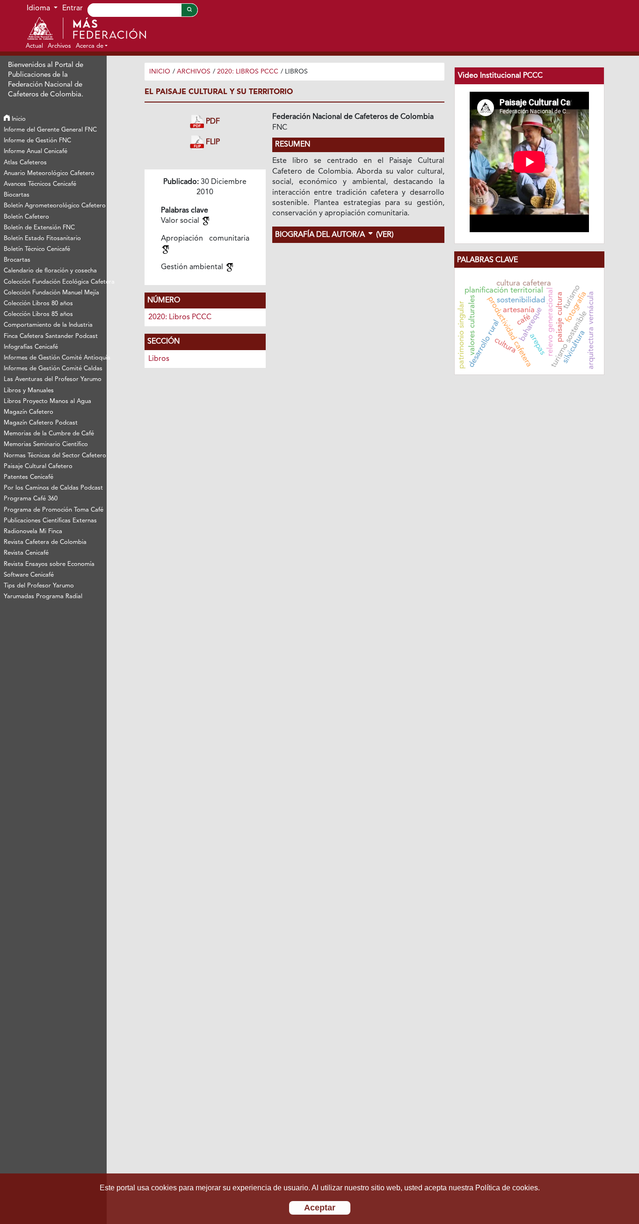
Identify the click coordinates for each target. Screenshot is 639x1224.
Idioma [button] (39, 8)
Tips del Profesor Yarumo (39, 586)
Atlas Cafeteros (25, 163)
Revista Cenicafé (26, 553)
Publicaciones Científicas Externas (50, 521)
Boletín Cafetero (26, 217)
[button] (92, 46)
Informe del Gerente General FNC (50, 130)
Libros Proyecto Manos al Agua (47, 401)
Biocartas (16, 195)
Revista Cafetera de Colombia (45, 542)
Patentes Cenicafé (28, 477)
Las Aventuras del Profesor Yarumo (53, 379)
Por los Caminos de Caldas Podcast (53, 488)
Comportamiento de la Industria (48, 325)
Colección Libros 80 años (38, 304)
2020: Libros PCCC (247, 71)
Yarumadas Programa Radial (43, 597)
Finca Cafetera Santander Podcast (51, 336)
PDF (212, 122)
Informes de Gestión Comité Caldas (53, 369)
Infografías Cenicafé (31, 347)
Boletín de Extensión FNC (39, 228)
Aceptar (319, 1207)
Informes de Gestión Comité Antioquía (55, 358)
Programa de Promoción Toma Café (53, 510)
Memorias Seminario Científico (46, 444)
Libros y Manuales (29, 391)
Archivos (194, 71)
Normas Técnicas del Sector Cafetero (55, 456)
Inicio (18, 119)
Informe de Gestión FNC (37, 141)
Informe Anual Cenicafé (35, 151)
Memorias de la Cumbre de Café (49, 434)
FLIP (212, 142)
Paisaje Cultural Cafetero (38, 466)
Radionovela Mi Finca (33, 531)
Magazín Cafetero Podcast (41, 423)
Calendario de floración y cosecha (50, 271)
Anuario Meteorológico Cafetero (49, 173)
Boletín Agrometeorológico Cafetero (55, 206)
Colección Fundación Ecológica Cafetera (55, 282)
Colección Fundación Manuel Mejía (51, 293)
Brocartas (17, 260)
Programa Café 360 (31, 499)
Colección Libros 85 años (38, 314)
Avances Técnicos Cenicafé (40, 184)
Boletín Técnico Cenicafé (37, 249)
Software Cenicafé (29, 575)
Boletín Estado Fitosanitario (42, 238)
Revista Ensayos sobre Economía (49, 564)
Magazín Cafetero (28, 412)
